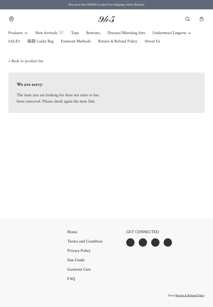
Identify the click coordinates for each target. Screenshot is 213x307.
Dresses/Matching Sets (126, 33)
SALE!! (14, 41)
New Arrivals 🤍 (49, 33)
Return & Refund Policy (117, 41)
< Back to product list (25, 61)
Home (72, 232)
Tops (75, 33)
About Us (152, 41)
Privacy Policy (78, 250)
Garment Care (79, 269)
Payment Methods (76, 41)
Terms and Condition (84, 241)
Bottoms (93, 33)
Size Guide (76, 260)
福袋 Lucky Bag (40, 41)
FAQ (71, 279)
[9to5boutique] (106, 19)
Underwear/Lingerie (169, 33)
